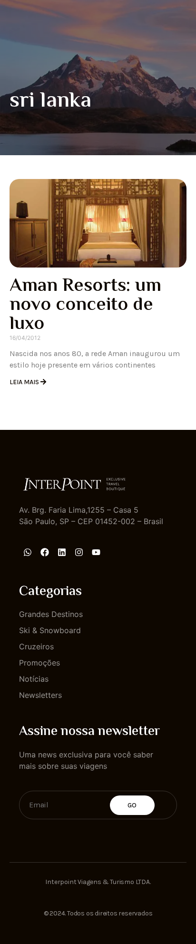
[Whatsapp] (27, 552)
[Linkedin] (61, 552)
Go (132, 805)
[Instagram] (79, 552)
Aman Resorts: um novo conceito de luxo (85, 305)
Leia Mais (25, 382)
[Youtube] (96, 552)
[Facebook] (44, 552)
